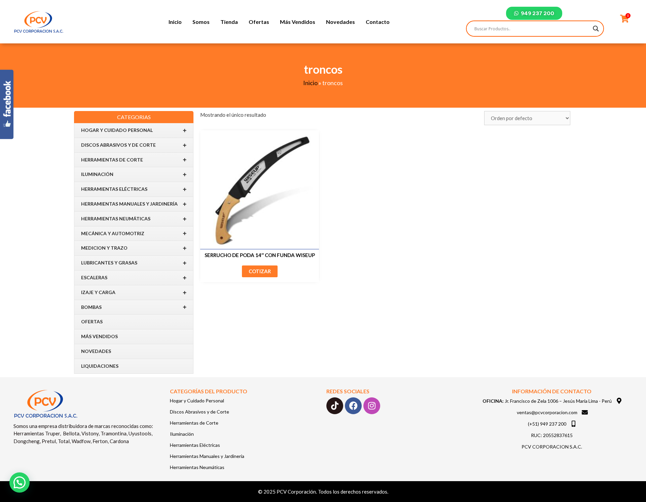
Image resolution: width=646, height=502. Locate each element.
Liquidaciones (99, 366)
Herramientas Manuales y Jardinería (129, 204)
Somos (201, 22)
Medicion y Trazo (104, 248)
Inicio (175, 22)
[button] (19, 482)
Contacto (378, 22)
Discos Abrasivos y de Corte (118, 145)
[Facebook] (353, 405)
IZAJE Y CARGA (98, 292)
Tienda (229, 22)
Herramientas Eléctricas (114, 189)
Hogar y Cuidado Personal (117, 130)
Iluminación (97, 174)
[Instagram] (371, 405)
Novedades (340, 22)
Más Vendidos (297, 22)
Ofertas (259, 22)
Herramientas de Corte (112, 160)
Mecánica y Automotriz (112, 233)
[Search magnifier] (596, 28)
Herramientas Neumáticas (115, 218)
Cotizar (260, 271)
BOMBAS (91, 307)
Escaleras (94, 277)
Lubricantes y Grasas (109, 262)
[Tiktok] (334, 405)
